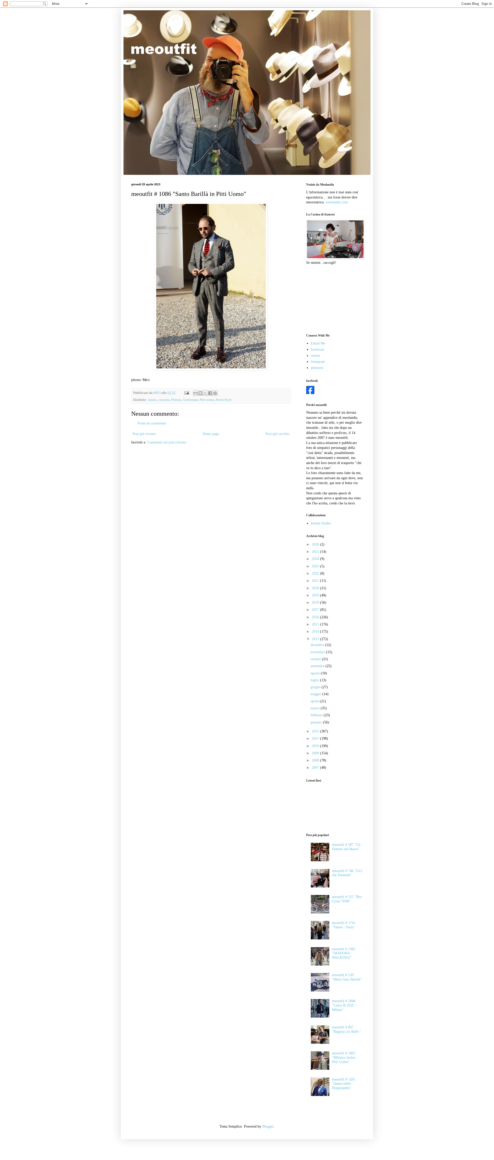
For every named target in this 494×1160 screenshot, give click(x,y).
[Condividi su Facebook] (210, 393)
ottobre (316, 659)
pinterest (317, 368)
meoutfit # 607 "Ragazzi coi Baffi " (346, 1029)
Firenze (176, 400)
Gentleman (190, 400)
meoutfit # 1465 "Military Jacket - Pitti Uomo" (344, 1057)
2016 (316, 617)
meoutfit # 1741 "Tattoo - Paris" (343, 925)
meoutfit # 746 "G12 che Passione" (347, 873)
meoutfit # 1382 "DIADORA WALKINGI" (343, 953)
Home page (210, 434)
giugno (316, 687)
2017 (316, 610)
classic (152, 400)
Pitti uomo (207, 400)
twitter (315, 356)
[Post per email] (186, 393)
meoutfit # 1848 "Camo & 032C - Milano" (344, 1005)
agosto (316, 673)
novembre (318, 652)
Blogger (268, 1126)
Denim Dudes (321, 523)
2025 (316, 552)
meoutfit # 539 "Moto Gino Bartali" (347, 977)
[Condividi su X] (205, 393)
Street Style (224, 400)
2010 (316, 746)
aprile (315, 701)
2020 (316, 588)
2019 (316, 595)
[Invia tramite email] (195, 393)
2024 (316, 559)
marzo (316, 708)
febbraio (317, 715)
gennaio (317, 722)
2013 (316, 639)
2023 (316, 566)
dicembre (318, 645)
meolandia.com (337, 202)
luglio (315, 680)
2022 (316, 573)
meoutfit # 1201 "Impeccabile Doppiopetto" (343, 1083)
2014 (316, 631)
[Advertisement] (332, 298)
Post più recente (144, 434)
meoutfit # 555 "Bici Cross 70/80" (347, 899)
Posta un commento (152, 423)
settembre (318, 666)
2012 (316, 731)
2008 (316, 760)
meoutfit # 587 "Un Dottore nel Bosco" (346, 847)
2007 (316, 767)
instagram (318, 362)
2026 (316, 544)
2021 (316, 581)
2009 (316, 753)
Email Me (318, 343)
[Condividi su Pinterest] (215, 393)
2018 (316, 602)
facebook (317, 349)
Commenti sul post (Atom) (166, 442)
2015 (316, 624)
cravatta (164, 400)
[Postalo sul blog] (200, 393)
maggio (316, 694)
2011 (316, 738)
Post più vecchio (277, 434)
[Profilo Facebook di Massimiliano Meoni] (310, 393)
